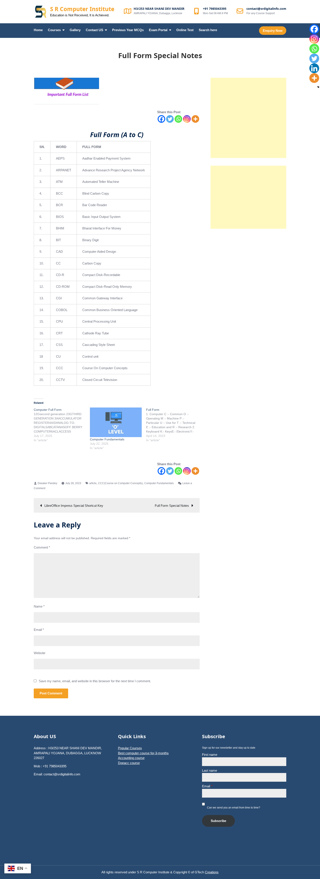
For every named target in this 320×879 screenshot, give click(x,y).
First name (209, 754)
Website (39, 653)
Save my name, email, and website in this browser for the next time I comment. (95, 681)
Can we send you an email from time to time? (233, 807)
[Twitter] (170, 119)
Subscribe (218, 821)
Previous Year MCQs (128, 30)
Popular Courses (130, 748)
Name (39, 606)
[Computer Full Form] (62, 425)
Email (39, 629)
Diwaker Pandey (47, 483)
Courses (54, 30)
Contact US (94, 30)
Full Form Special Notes (172, 505)
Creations (212, 872)
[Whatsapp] (178, 119)
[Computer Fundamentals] (116, 422)
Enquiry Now (273, 30)
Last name (209, 770)
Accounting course (131, 758)
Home (38, 30)
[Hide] (318, 87)
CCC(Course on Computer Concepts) (120, 483)
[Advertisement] (248, 118)
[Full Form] (174, 425)
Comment (42, 547)
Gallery (75, 30)
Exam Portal (158, 30)
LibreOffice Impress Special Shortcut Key (73, 505)
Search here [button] (208, 30)
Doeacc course (129, 763)
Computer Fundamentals (107, 439)
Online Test (185, 30)
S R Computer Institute (82, 9)
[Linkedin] (314, 68)
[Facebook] (161, 119)
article (92, 483)
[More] (195, 119)
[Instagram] (187, 119)
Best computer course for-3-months (143, 753)
